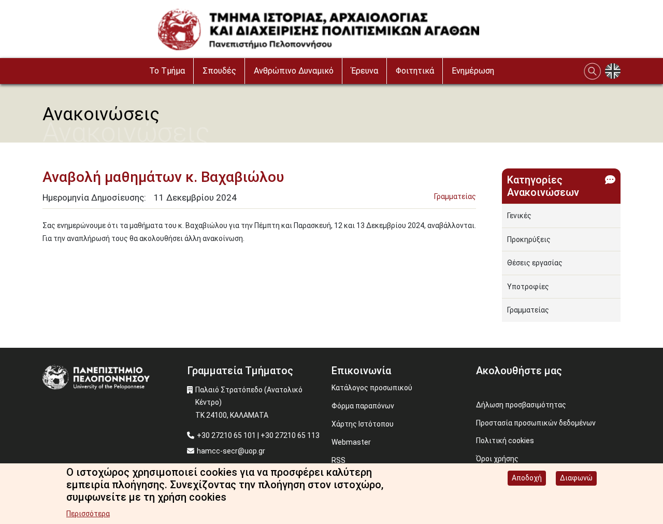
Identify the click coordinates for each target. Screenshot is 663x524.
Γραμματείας (455, 196)
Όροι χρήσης (497, 459)
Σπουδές (219, 71)
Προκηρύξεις (529, 239)
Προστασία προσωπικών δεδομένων (536, 423)
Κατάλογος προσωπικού (372, 388)
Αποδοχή (527, 478)
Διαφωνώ (576, 478)
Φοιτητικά (415, 71)
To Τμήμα (167, 71)
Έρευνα (364, 71)
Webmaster (351, 442)
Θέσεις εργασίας (535, 263)
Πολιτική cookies (505, 440)
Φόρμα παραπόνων (363, 406)
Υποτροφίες (528, 286)
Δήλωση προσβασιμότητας (521, 405)
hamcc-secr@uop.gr (231, 451)
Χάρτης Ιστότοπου (363, 424)
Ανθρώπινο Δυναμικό (294, 71)
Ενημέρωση (473, 71)
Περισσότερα (88, 513)
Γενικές (519, 215)
